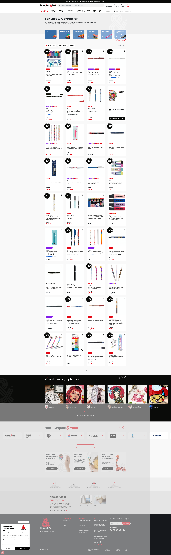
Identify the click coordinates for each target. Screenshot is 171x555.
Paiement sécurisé (118, 550)
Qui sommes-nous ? (99, 538)
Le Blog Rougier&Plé (84, 530)
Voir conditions (74, 1)
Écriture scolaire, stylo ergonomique (120, 33)
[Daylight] (114, 435)
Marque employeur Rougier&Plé (99, 541)
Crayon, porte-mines (78, 32)
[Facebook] (111, 530)
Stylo (47, 31)
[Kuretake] (72, 435)
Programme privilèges (85, 520)
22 (86, 371)
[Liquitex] (93, 435)
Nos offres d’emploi (100, 545)
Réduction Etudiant (84, 523)
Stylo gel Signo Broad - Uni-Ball (116, 73)
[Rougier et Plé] (45, 523)
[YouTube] (114, 530)
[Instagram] (120, 530)
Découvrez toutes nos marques (85, 446)
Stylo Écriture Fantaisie (105, 32)
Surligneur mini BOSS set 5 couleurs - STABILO (74, 356)
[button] (121, 5)
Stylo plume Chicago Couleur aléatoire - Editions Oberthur (75, 286)
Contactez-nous (67, 523)
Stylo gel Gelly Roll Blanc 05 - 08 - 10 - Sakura (75, 73)
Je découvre (108, 468)
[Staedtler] (156, 435)
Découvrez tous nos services (57, 510)
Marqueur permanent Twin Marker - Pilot (53, 110)
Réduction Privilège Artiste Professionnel (99, 525)
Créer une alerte (55, 292)
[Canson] (135, 435)
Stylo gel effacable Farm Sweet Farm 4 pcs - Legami (95, 252)
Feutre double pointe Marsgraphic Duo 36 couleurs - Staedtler (54, 74)
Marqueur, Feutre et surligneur (64, 32)
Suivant (90, 371)
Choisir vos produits (97, 81)
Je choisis (52, 468)
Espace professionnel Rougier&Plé (100, 531)
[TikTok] (124, 530)
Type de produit (62, 45)
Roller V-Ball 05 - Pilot (94, 73)
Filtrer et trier (51, 45)
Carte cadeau (67, 520)
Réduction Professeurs (100, 528)
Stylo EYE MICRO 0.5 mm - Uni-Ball (54, 321)
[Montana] (51, 435)
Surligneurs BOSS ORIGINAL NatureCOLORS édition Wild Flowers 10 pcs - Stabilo (95, 217)
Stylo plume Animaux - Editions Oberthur (94, 110)
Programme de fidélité (85, 528)
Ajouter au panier (55, 81)
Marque (72, 45)
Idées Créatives (83, 532)
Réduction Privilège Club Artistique (100, 521)
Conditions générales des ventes (94, 550)
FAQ (64, 525)
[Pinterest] (117, 530)
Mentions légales (44, 549)
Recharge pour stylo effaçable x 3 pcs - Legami (53, 252)
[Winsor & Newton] (9, 435)
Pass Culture (82, 525)
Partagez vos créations (85, 415)
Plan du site (127, 550)
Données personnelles (107, 550)
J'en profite (80, 468)
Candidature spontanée (100, 536)
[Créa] (30, 435)
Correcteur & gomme (91, 32)
